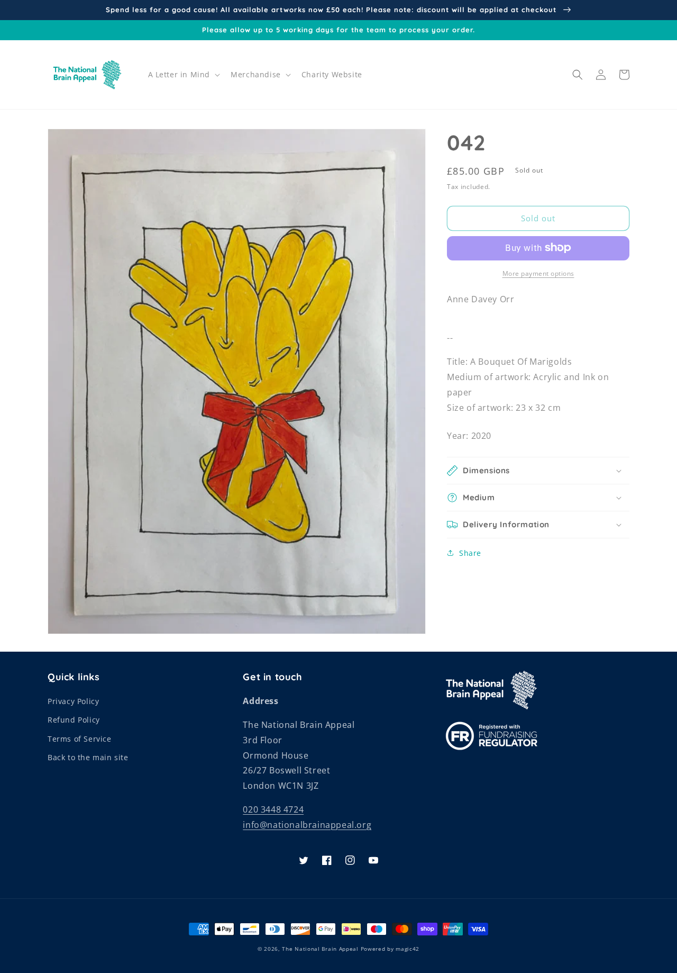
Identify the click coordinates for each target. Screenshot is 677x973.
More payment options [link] (538, 272)
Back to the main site (88, 757)
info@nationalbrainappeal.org (307, 825)
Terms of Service (80, 739)
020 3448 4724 (273, 809)
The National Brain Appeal (320, 948)
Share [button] (470, 553)
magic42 (407, 948)
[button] (183, 75)
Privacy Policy (73, 701)
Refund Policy (74, 720)
